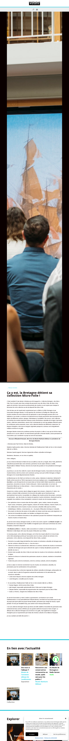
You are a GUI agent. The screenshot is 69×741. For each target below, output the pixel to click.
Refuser (45, 734)
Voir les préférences (59, 734)
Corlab (14, 531)
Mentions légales (39, 738)
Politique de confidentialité (50, 738)
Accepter (32, 734)
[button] (65, 718)
